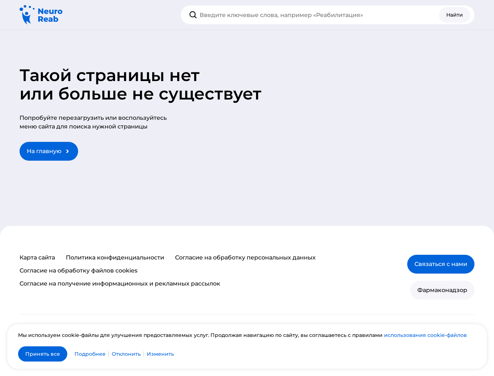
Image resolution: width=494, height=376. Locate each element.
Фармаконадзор (442, 290)
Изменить (160, 353)
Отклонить (126, 353)
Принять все (42, 354)
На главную (44, 151)
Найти (454, 15)
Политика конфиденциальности (115, 258)
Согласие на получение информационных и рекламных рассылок (120, 284)
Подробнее (90, 353)
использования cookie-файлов (425, 335)
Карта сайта (37, 258)
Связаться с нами (440, 264)
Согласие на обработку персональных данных (245, 258)
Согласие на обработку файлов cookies (78, 271)
